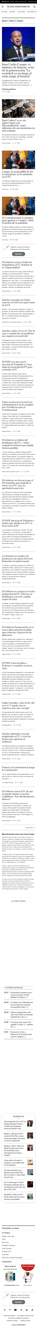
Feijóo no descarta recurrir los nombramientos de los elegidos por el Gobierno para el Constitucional (17, 406)
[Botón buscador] (34, 7)
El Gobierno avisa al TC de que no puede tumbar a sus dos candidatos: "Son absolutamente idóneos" (18, 795)
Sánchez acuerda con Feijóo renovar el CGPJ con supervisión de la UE (18, 302)
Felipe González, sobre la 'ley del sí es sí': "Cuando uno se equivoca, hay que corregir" (18, 705)
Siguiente (30, 827)
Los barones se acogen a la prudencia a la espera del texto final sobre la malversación (17, 558)
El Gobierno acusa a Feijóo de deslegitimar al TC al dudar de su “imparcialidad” (17, 265)
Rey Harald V (23, 1)
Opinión (4, 12)
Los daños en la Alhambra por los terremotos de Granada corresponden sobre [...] (21, 1004)
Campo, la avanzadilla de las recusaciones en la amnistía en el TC (17, 174)
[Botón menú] (3, 7)
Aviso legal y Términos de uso (26, 1315)
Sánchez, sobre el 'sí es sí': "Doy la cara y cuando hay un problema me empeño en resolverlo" (18, 333)
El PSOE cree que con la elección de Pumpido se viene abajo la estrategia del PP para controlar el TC (17, 365)
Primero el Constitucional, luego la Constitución (18, 768)
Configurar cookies (25, 1320)
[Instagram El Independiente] (21, 1310)
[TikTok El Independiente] (32, 1310)
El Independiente (9, 89)
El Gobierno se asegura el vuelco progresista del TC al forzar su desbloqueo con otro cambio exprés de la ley (18, 595)
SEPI (3, 1239)
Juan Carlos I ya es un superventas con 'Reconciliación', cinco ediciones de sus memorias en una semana (18, 125)
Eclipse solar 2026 (8, 1236)
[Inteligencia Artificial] (10, 1281)
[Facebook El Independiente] (9, 1310)
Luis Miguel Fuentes (7, 782)
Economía (21, 12)
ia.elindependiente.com (11, 1285)
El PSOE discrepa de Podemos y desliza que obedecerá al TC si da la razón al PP (18, 523)
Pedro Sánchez (7, 1248)
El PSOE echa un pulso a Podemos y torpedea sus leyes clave (17, 666)
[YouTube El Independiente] (15, 1310)
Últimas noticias (14, 1)
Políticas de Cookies (12, 1320)
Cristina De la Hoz (7, 322)
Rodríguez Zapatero (8, 1245)
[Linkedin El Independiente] (27, 1310)
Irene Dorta (5, 189)
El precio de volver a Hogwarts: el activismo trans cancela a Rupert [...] (21, 1034)
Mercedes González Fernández (12, 1257)
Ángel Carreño (15, 471)
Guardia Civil (6, 1251)
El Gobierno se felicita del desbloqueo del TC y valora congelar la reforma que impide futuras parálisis (18, 444)
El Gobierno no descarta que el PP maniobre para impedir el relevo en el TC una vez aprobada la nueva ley (17, 484)
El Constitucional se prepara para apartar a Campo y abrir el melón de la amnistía (18, 220)
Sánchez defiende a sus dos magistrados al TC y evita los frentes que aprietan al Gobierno (16, 737)
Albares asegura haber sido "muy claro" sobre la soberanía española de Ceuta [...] (21, 1014)
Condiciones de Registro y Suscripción (18, 1318)
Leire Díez (5, 1254)
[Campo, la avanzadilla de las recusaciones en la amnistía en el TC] (18, 160)
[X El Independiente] (5, 1310)
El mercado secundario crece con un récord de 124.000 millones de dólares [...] (21, 994)
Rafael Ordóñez (6, 143)
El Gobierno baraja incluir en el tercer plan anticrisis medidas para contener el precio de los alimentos (18, 631)
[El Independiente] (18, 7)
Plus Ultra (5, 1242)
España (12, 12)
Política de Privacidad (9, 1315)
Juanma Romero (6, 291)
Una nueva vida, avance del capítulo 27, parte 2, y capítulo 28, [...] (21, 1024)
